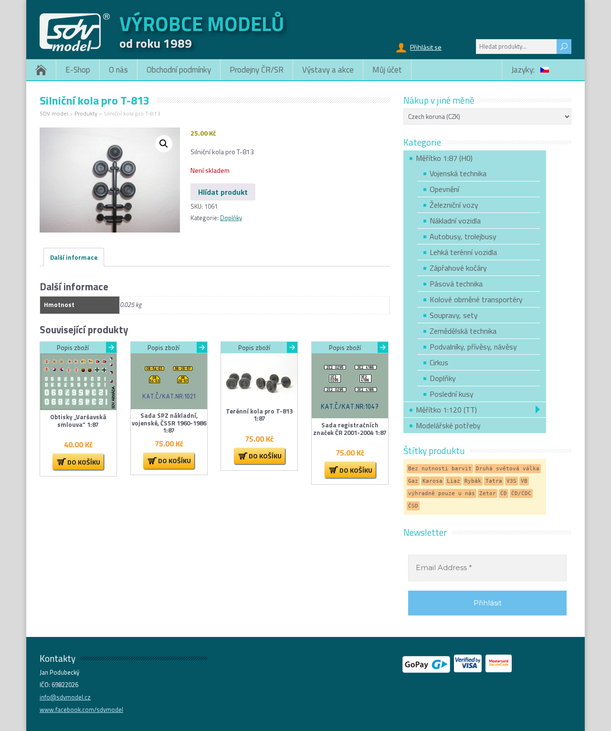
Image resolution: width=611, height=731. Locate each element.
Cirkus (439, 362)
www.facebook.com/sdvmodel (81, 709)
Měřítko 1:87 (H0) (444, 158)
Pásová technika (456, 283)
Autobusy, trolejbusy (463, 236)
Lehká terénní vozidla (463, 252)
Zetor (487, 493)
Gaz (413, 481)
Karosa (432, 481)
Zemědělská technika (463, 331)
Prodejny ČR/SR (257, 70)
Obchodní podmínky (179, 70)
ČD (503, 493)
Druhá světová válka (507, 469)
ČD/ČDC (521, 493)
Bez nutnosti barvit (440, 469)
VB (524, 481)
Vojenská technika (458, 173)
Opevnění (444, 189)
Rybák (472, 481)
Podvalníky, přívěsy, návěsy (473, 346)
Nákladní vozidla (455, 220)
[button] (163, 143)
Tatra (493, 481)
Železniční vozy (454, 205)
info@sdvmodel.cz (65, 697)
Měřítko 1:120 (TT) (446, 409)
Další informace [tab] (73, 257)
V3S (511, 481)
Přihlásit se (426, 47)
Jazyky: (524, 70)
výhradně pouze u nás (441, 493)
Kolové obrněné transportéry (476, 299)
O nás (118, 70)
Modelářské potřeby (448, 425)
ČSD (413, 506)
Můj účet (387, 70)
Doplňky (231, 217)
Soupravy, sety (454, 315)
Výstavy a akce (328, 70)
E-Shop (77, 70)
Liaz (453, 481)
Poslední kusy (452, 394)
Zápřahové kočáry (458, 268)
